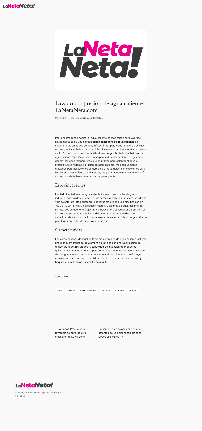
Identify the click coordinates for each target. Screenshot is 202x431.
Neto (77, 118)
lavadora (106, 290)
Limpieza (119, 290)
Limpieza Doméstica (93, 118)
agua (59, 290)
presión (132, 290)
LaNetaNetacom (88, 290)
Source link (61, 276)
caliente (71, 290)
